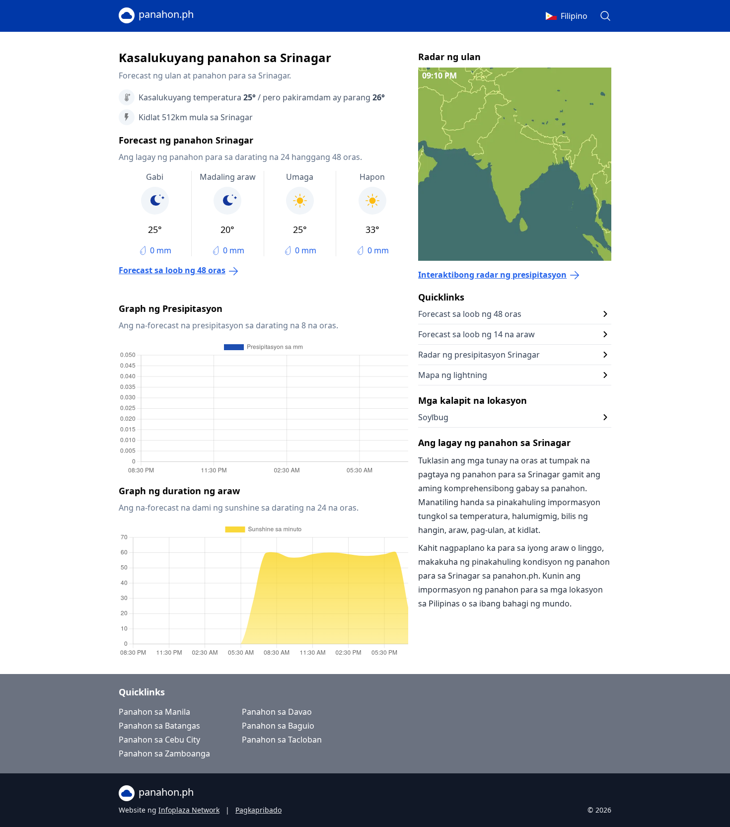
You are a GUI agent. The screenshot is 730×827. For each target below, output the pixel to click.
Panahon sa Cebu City (159, 739)
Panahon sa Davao (277, 711)
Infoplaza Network (188, 810)
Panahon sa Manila (154, 711)
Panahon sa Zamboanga (164, 753)
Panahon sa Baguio (278, 725)
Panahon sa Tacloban (282, 739)
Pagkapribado (258, 810)
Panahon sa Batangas (159, 725)
